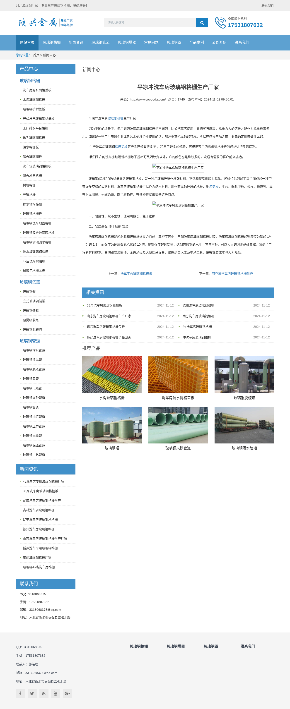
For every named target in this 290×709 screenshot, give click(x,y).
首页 (36, 55)
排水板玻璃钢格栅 (35, 252)
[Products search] (202, 22)
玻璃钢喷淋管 (32, 360)
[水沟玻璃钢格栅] (112, 374)
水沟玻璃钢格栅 (112, 398)
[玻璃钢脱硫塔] (244, 374)
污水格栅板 (31, 147)
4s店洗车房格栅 (34, 261)
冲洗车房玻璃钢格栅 (197, 337)
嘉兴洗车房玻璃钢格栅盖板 (106, 326)
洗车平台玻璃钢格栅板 (136, 273)
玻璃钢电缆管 (32, 388)
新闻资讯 (76, 42)
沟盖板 (214, 186)
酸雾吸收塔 (31, 320)
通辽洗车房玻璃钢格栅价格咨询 (109, 337)
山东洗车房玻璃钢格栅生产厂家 (109, 316)
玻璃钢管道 (101, 42)
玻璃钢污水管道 (244, 448)
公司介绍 (219, 42)
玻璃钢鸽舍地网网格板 (39, 233)
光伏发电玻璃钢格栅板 (39, 118)
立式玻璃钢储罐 (34, 301)
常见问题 (151, 42)
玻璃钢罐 (112, 448)
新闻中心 (49, 55)
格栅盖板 (121, 147)
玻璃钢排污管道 (34, 417)
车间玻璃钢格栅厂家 (37, 557)
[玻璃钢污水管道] (244, 425)
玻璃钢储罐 (31, 310)
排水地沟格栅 (32, 204)
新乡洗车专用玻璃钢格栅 (40, 548)
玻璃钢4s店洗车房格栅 (39, 567)
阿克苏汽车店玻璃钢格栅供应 (232, 273)
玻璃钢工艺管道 (34, 455)
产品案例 (196, 42)
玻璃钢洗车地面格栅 (37, 223)
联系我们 (267, 5)
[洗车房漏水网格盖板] (178, 374)
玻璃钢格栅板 (32, 214)
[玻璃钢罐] (112, 425)
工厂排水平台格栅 (35, 128)
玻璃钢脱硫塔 (244, 398)
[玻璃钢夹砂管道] (178, 425)
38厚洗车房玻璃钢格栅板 (104, 305)
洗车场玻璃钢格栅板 (37, 166)
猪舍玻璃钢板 (32, 156)
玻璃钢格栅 (52, 42)
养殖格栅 (29, 194)
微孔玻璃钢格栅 (34, 137)
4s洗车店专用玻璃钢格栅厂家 (43, 481)
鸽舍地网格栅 (32, 175)
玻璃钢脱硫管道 (34, 369)
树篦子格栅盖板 (34, 271)
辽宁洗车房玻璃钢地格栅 (40, 519)
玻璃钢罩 (174, 42)
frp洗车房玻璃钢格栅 (197, 326)
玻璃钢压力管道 (34, 426)
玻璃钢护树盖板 (34, 109)
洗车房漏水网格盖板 (178, 398)
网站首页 (27, 42)
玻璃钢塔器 (127, 42)
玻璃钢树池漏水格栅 (37, 242)
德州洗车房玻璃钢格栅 (198, 305)
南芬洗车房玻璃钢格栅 (198, 316)
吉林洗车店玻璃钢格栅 (39, 510)
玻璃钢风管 (31, 379)
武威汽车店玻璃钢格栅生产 (42, 500)
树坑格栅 (29, 185)
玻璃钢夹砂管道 (178, 448)
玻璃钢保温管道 (34, 445)
